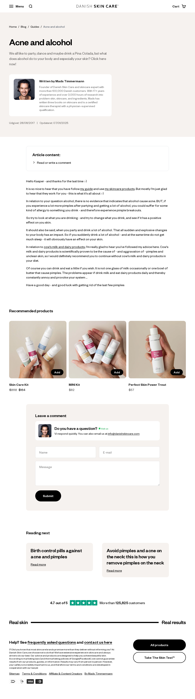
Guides (34, 26)
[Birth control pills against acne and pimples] (59, 557)
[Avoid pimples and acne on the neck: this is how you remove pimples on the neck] (135, 560)
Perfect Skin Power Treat (147, 385)
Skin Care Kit (19, 385)
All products (159, 645)
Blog (23, 26)
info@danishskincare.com (124, 433)
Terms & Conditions (34, 673)
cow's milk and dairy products (64, 247)
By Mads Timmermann (99, 673)
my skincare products (120, 188)
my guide (86, 188)
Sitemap (14, 673)
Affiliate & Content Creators (65, 673)
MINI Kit (74, 385)
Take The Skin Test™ (159, 657)
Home (13, 26)
